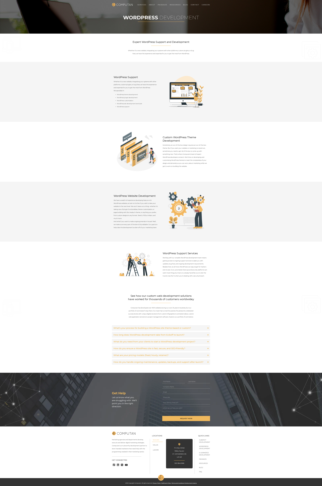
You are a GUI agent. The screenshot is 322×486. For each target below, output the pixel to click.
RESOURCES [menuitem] (175, 5)
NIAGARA (156, 440)
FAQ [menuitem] (200, 472)
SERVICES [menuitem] (142, 5)
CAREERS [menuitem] (206, 5)
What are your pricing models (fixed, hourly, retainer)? (141, 355)
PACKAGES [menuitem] (162, 5)
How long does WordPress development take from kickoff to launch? (148, 335)
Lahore (156, 450)
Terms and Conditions (178, 483)
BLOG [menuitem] (185, 5)
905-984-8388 (179, 463)
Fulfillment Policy (166, 483)
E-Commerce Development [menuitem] (204, 454)
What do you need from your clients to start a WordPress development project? (154, 341)
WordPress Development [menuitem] (204, 447)
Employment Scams (191, 483)
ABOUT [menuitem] (152, 5)
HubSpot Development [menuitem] (204, 441)
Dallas (155, 445)
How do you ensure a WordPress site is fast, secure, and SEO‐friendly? (149, 348)
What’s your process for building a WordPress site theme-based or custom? (152, 328)
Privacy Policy (157, 483)
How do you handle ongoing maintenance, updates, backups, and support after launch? (158, 362)
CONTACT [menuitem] (195, 5)
